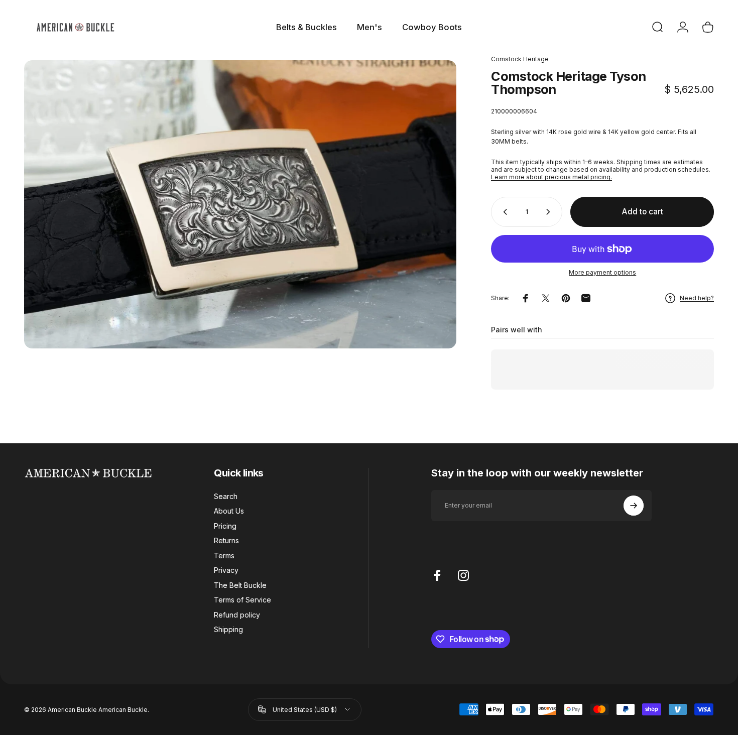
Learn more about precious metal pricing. (551, 177)
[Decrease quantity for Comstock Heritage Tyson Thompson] (503, 211)
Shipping (228, 629)
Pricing (225, 526)
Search (225, 496)
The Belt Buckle (240, 585)
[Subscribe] (634, 506)
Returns (226, 540)
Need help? (697, 298)
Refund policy (237, 614)
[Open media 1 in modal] (240, 204)
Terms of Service (242, 599)
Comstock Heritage (520, 59)
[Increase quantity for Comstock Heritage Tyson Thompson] (550, 211)
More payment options (602, 272)
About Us (229, 511)
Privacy (226, 570)
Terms (224, 555)
